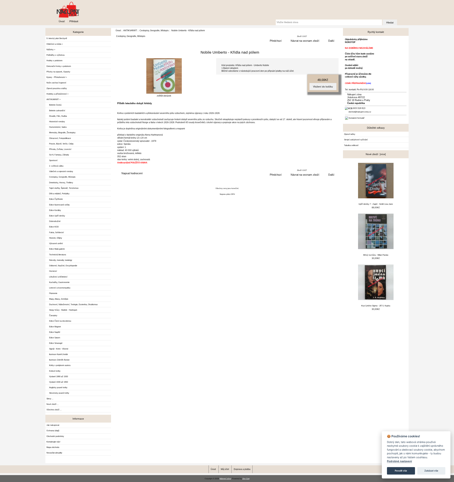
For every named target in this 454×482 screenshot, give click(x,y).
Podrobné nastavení (399, 461)
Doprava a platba (242, 469)
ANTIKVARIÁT (130, 30)
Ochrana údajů (52, 430)
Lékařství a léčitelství (56, 277)
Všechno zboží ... (54, 410)
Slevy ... (49, 399)
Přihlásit (73, 21)
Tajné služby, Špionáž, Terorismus (62, 188)
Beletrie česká (53, 105)
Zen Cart (246, 479)
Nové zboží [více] (376, 154)
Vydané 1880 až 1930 (57, 376)
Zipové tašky (349, 134)
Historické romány (55, 121)
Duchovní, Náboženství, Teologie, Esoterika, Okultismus (72, 304)
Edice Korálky (53, 210)
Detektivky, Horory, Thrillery (59, 182)
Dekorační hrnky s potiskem (58, 66)
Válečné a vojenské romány (59, 171)
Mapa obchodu (52, 447)
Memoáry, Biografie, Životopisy (61, 132)
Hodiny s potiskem (54, 60)
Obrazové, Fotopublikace (58, 138)
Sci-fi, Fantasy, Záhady (57, 155)
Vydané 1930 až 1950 (57, 382)
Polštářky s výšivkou (55, 55)
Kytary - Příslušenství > (56, 77)
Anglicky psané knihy (56, 387)
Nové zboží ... (52, 404)
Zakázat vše (431, 470)
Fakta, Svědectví (55, 232)
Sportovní (51, 160)
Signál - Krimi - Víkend (57, 349)
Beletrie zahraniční (55, 110)
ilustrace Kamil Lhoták (57, 354)
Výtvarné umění (54, 243)
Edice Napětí (53, 332)
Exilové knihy (53, 371)
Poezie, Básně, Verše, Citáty (60, 144)
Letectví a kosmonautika (58, 288)
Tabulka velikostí (351, 145)
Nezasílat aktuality (54, 453)
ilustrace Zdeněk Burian (58, 360)
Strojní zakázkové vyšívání (356, 140)
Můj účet (225, 469)
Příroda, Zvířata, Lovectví (58, 149)
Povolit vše (401, 470)
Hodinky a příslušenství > (57, 94)
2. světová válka (54, 166)
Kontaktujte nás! (53, 442)
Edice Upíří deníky (55, 216)
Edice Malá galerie (55, 249)
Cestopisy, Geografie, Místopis (154, 30)
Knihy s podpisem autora (58, 365)
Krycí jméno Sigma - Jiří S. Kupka (375, 306)
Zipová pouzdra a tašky (56, 88)
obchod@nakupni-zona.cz (359, 112)
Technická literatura (56, 255)
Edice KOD (52, 227)
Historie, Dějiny (54, 238)
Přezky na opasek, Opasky (58, 72)
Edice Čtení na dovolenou (58, 321)
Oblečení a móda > (54, 44)
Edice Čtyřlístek (54, 199)
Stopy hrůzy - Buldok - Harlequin (61, 310)
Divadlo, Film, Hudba (56, 116)
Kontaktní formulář (356, 118)
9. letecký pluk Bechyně (56, 38)
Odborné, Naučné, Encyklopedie (61, 266)
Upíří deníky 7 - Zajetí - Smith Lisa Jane (376, 204)
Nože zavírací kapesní (56, 83)
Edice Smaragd (54, 343)
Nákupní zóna (225, 479)
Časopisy (51, 315)
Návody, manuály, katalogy (59, 260)
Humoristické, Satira (56, 127)
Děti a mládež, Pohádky (58, 193)
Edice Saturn (53, 338)
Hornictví (51, 271)
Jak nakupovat (52, 425)
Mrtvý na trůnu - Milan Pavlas (375, 255)
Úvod (62, 21)
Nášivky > (50, 49)
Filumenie (51, 293)
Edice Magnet (53, 327)
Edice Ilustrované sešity (58, 205)
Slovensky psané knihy (57, 393)
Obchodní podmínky (55, 436)
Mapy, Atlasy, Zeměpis (57, 299)
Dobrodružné (53, 221)
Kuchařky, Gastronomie (58, 282)
